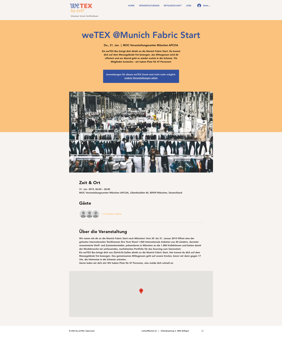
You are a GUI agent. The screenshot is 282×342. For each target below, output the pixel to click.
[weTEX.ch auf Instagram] (202, 331)
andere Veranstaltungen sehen (141, 78)
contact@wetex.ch (149, 331)
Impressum (90, 331)
